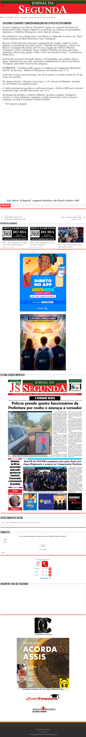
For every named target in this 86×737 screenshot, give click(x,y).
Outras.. (3, 552)
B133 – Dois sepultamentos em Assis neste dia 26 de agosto (70, 246)
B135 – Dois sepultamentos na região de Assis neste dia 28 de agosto (15, 244)
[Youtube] (46, 732)
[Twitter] (44, 732)
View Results (43, 549)
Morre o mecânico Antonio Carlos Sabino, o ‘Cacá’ (71, 217)
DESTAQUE (9, 17)
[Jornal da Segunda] (43, 7)
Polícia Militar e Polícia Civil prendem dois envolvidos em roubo (15, 217)
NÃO (5, 542)
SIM (5, 539)
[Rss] (40, 732)
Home (3, 17)
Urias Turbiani (46, 729)
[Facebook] (41, 732)
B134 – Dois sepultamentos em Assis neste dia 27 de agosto (42, 244)
